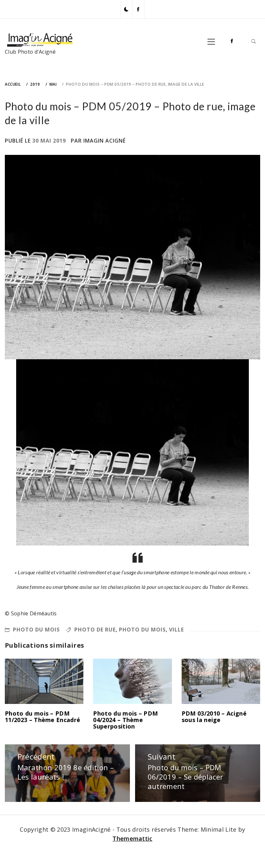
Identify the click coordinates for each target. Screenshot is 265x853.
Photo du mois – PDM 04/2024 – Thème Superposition (125, 719)
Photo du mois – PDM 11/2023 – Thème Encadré (42, 716)
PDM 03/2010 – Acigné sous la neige (214, 716)
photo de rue (95, 629)
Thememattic (132, 838)
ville (176, 629)
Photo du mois (36, 629)
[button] (126, 9)
